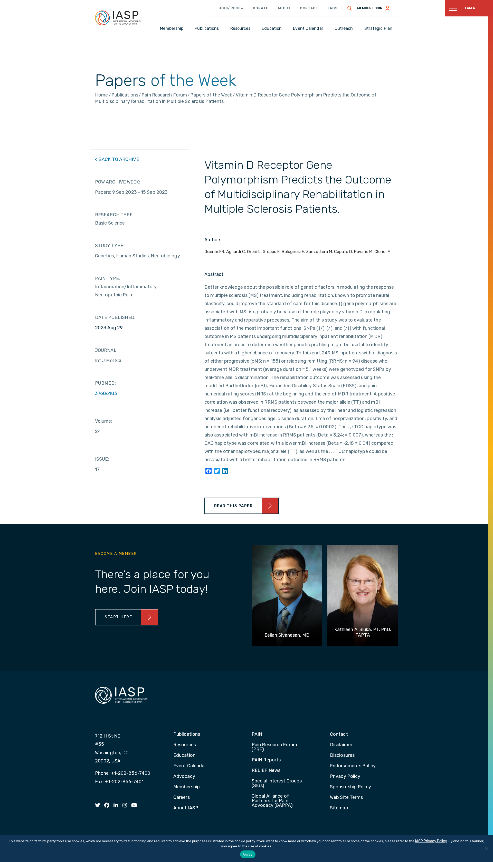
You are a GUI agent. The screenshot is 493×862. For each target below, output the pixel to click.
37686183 (106, 393)
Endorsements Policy (353, 766)
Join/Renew (231, 8)
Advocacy (184, 776)
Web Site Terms (346, 797)
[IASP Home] (118, 18)
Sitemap (339, 808)
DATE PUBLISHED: (115, 317)
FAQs (333, 8)
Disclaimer (341, 745)
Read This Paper (233, 505)
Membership (186, 787)
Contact (309, 8)
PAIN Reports (266, 760)
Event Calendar (189, 766)
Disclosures (342, 755)
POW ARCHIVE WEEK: (117, 182)
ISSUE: (102, 459)
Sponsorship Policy (350, 787)
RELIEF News (266, 770)
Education (184, 755)
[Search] (349, 8)
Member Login (369, 8)
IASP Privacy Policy (431, 841)
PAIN (257, 734)
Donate (260, 8)
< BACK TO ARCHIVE (117, 159)
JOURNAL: (106, 350)
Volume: (103, 421)
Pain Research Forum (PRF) (274, 747)
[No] (486, 848)
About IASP (185, 808)
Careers (181, 797)
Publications (186, 734)
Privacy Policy (345, 776)
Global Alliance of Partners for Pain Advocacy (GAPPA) (272, 801)
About (284, 8)
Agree (248, 854)
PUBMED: (105, 383)
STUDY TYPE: (109, 245)
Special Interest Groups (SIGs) (277, 783)
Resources (184, 745)
